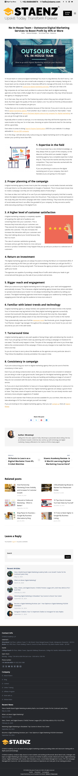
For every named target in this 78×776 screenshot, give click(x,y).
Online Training (8, 687)
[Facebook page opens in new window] (63, 1)
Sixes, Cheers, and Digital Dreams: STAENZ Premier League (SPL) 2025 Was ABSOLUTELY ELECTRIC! (42, 589)
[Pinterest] (41, 420)
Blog (5, 679)
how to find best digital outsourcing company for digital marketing (46, 113)
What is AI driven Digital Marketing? (25, 580)
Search (9, 553)
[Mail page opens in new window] (20, 666)
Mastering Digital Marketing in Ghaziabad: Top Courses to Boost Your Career (38, 596)
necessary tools (38, 320)
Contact (6, 683)
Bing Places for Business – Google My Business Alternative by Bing (26, 515)
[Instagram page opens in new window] (69, 1)
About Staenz (8, 675)
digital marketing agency (18, 111)
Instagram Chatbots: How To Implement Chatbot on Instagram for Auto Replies (38, 612)
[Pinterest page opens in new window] (15, 666)
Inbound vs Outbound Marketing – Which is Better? (25, 503)
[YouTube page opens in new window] (72, 1)
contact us (55, 404)
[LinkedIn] (46, 420)
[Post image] (10, 488)
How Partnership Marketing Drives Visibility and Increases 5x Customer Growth (26, 489)
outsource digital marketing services (36, 87)
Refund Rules (8, 699)
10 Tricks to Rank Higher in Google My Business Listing (63, 515)
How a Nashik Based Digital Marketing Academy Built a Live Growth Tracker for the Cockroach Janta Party (40, 573)
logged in (14, 542)
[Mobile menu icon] (75, 13)
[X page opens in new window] (66, 1)
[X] (36, 420)
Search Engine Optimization (35, 129)
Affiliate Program (9, 691)
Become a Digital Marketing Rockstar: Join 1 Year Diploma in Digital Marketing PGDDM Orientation (41, 605)
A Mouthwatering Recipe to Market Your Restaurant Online (63, 487)
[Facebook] (31, 420)
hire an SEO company (21, 131)
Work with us (8, 695)
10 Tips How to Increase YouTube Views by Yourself (63, 501)
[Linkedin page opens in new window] (12, 666)
